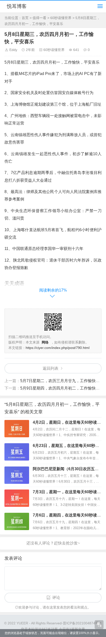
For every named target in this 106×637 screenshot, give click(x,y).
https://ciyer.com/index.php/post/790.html (57, 348)
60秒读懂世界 (60, 18)
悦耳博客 (17, 6)
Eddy (13, 50)
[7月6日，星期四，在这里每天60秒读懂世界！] (16, 521)
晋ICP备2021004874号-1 (82, 623)
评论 (56, 597)
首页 (25, 18)
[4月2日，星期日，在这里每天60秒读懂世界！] (16, 428)
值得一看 (39, 18)
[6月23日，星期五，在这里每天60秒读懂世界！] (16, 452)
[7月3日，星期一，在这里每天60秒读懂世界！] (16, 498)
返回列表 (50, 368)
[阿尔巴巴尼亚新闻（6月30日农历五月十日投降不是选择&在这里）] (16, 475)
